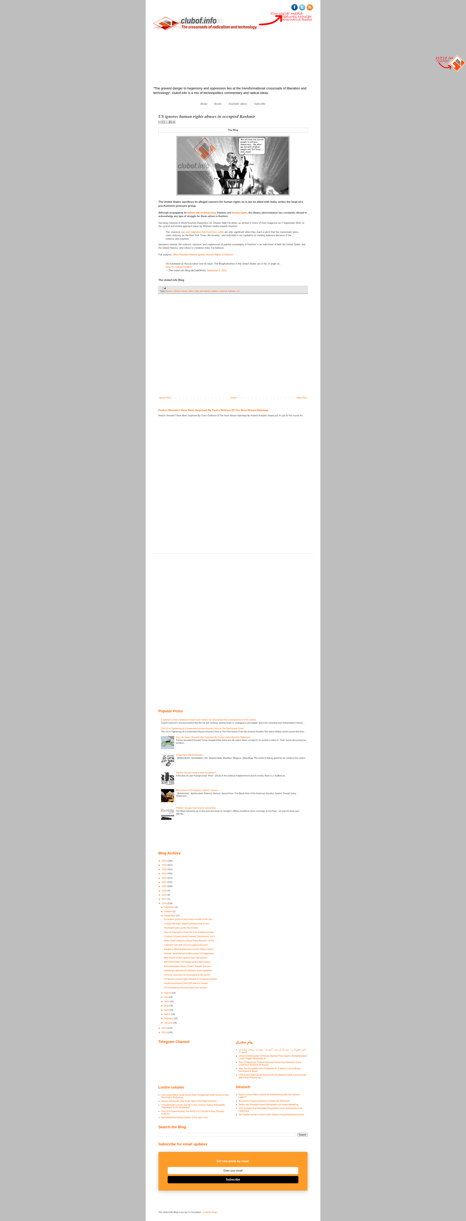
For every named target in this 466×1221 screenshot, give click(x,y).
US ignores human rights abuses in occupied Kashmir (190, 979)
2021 (164, 882)
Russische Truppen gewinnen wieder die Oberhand (264, 1101)
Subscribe (260, 104)
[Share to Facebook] (170, 122)
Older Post (301, 397)
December (169, 907)
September (170, 915)
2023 (164, 873)
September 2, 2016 (216, 270)
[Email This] (160, 122)
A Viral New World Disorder (189, 755)
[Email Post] (164, 288)
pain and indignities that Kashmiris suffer (202, 232)
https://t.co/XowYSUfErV (179, 267)
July (166, 997)
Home (204, 104)
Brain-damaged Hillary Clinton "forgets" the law (187, 966)
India (196, 291)
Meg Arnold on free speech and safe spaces (185, 957)
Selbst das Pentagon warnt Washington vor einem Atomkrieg (268, 1104)
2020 (164, 886)
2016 (164, 903)
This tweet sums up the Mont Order (181, 928)
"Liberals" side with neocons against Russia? (186, 945)
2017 (164, 899)
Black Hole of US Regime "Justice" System (197, 790)
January (168, 1023)
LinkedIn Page (210, 1212)
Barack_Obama (173, 291)
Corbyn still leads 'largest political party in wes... (187, 923)
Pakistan (232, 291)
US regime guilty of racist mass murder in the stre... (189, 919)
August (168, 993)
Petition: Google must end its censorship (196, 808)
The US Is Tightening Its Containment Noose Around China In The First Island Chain (202, 728)
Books (218, 104)
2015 (164, 1028)
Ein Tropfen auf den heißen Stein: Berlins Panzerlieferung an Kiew (271, 1114)
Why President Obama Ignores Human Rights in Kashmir (203, 254)
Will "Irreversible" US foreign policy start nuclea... (188, 962)
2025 (164, 865)
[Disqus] (233, 347)
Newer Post (165, 397)
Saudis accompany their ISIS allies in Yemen (186, 983)
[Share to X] (167, 122)
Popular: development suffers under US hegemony (189, 953)
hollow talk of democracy (201, 212)
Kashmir (223, 291)
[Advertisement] (233, 58)
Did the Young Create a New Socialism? (196, 772)
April (166, 1010)
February (169, 1018)
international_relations (209, 291)
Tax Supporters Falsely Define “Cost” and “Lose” (185, 1117)
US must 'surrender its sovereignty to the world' (187, 975)
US (238, 291)
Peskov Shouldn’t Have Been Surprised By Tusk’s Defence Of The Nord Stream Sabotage (213, 410)
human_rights (187, 291)
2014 (164, 1032)
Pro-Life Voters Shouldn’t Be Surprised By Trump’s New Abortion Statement (213, 737)
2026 (164, 861)
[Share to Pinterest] (174, 122)
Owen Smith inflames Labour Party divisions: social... (190, 940)
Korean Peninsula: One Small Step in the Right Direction (189, 1101)
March (167, 1014)
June (167, 1001)
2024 (164, 869)
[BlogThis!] (163, 122)
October (168, 911)
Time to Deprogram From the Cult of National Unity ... (190, 932)
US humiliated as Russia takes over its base (185, 987)
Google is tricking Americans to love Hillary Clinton (189, 949)
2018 (164, 895)
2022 (164, 878)
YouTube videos (237, 104)
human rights (239, 212)
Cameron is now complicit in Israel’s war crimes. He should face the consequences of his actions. (209, 720)
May (166, 1005)
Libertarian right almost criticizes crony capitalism (188, 970)
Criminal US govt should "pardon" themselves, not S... (190, 936)
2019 (164, 890)
